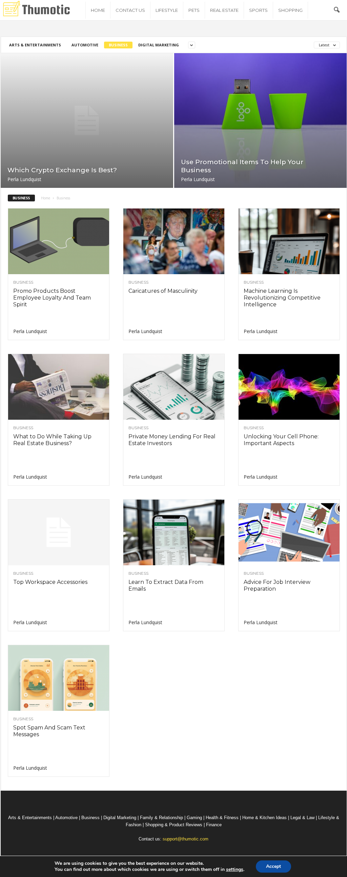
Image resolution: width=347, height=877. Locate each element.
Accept (273, 866)
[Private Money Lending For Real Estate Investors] (173, 387)
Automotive (85, 44)
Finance (214, 824)
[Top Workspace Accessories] (58, 532)
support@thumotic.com (185, 838)
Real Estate (224, 10)
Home (98, 10)
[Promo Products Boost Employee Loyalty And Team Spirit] (58, 241)
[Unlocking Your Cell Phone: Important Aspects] (289, 387)
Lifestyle (167, 10)
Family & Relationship (161, 817)
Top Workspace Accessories (50, 582)
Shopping (290, 10)
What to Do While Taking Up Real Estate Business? (52, 439)
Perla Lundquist (24, 179)
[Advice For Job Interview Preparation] (289, 532)
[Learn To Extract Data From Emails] (173, 532)
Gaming (194, 817)
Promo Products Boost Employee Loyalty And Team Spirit (52, 298)
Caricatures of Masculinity (163, 291)
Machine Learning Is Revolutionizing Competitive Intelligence (282, 298)
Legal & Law (302, 817)
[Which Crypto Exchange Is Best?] (87, 120)
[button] (336, 10)
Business (118, 44)
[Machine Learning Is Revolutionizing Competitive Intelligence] (289, 241)
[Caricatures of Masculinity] (173, 241)
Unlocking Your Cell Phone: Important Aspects (281, 439)
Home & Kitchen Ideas (264, 817)
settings (234, 870)
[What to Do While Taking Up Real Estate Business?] (58, 387)
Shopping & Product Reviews (173, 824)
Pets (194, 10)
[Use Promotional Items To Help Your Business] (260, 120)
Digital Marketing (158, 44)
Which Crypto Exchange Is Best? (62, 170)
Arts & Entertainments (35, 44)
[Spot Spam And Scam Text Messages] (58, 678)
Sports (258, 10)
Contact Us (130, 10)
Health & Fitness (222, 817)
